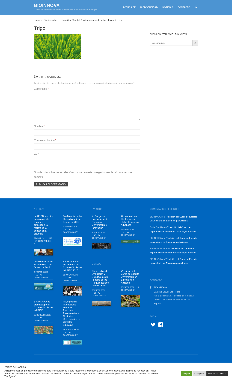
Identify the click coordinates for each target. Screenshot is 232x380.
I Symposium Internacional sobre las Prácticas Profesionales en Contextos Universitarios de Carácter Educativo (71, 313)
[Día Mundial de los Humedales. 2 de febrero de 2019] (72, 241)
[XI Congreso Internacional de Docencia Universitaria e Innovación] (101, 246)
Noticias (167, 7)
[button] (195, 7)
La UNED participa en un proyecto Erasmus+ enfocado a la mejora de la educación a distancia (43, 225)
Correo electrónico (45, 140)
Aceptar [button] (186, 373)
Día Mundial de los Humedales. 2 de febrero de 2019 (72, 219)
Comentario (41, 88)
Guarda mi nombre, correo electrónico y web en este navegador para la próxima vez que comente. (83, 174)
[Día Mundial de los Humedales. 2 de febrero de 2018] (43, 286)
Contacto (184, 7)
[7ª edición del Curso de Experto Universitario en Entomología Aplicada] (130, 301)
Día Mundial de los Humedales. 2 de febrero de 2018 (43, 264)
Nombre (39, 126)
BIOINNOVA (47, 5)
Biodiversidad (149, 7)
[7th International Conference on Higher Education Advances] (130, 241)
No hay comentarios (43, 239)
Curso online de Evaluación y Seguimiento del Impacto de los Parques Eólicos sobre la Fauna (100, 278)
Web (36, 154)
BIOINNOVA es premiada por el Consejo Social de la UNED (43, 306)
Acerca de (129, 7)
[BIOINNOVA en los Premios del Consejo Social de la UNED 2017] (72, 291)
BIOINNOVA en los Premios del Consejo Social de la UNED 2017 (72, 266)
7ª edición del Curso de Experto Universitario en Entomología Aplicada (130, 277)
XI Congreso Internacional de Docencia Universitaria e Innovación (100, 222)
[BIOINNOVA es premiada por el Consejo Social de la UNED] (43, 330)
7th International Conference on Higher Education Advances (130, 220)
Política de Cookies (217, 373)
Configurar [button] (199, 373)
